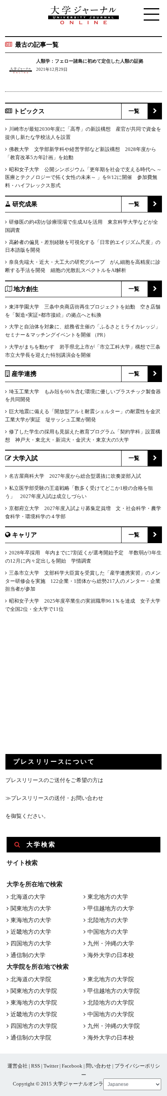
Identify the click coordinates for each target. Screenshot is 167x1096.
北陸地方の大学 (107, 920)
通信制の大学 (27, 955)
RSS (35, 1066)
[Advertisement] (63, 689)
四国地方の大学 (30, 943)
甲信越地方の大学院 (113, 991)
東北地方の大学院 (110, 979)
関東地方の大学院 (33, 991)
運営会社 (17, 1066)
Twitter (50, 1066)
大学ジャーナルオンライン (83, 1084)
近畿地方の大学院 (33, 1014)
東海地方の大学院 (33, 1003)
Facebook (72, 1066)
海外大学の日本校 (110, 955)
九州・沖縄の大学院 (113, 1026)
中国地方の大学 (107, 932)
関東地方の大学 (30, 908)
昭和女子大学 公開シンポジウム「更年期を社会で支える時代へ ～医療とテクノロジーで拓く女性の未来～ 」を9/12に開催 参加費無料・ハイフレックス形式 (83, 178)
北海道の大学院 (30, 979)
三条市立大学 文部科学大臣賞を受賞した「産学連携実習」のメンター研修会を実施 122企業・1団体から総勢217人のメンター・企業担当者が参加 (82, 581)
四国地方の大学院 (33, 1026)
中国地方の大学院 (110, 1014)
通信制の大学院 (30, 1038)
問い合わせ (98, 1066)
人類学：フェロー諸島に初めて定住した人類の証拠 (89, 61)
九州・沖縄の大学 (110, 943)
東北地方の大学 (107, 897)
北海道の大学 (27, 897)
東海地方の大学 (30, 920)
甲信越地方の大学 (110, 908)
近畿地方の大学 (30, 932)
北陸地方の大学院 (110, 1003)
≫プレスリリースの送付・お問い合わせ (54, 798)
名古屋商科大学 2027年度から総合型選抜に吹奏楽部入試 (75, 476)
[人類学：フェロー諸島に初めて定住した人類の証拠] (20, 71)
